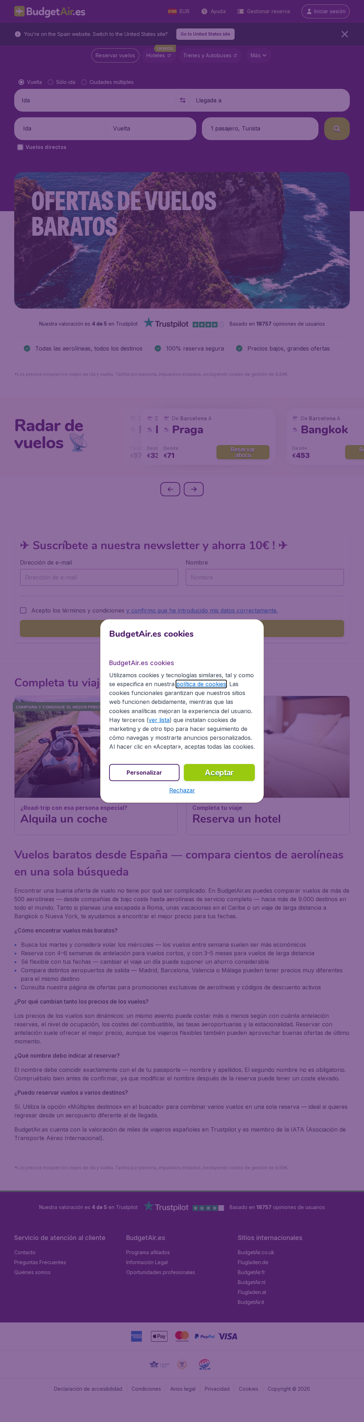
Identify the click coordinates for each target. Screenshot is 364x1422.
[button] (182, 790)
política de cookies (201, 684)
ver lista (159, 719)
